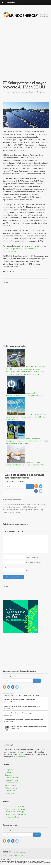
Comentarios (29, 695)
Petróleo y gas (10, 793)
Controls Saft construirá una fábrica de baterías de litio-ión (29, 726)
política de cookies (40, 864)
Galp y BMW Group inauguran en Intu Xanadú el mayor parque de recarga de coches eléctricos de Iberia (27, 440)
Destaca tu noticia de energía (15, 806)
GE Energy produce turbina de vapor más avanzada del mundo (23, 719)
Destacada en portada (13, 500)
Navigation (11, 2)
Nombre (32, 557)
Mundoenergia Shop (12, 817)
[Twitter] (41, 486)
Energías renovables (12, 777)
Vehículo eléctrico (11, 783)
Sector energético (11, 788)
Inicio (4, 855)
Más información (20, 757)
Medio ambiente (10, 785)
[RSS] (36, 486)
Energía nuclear (10, 790)
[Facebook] (36, 491)
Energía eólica (9, 772)
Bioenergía (8, 775)
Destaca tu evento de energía (15, 809)
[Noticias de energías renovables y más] (25, 16)
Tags (37, 695)
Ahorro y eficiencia (11, 780)
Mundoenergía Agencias (13, 92)
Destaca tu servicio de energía (15, 814)
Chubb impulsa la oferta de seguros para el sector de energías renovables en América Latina (26, 416)
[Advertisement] (25, 46)
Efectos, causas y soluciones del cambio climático (19, 699)
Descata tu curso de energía (14, 812)
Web (27, 570)
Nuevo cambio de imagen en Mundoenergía (18, 713)
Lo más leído (8, 695)
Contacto (10, 855)
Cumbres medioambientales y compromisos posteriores (22, 706)
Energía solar (41, 92)
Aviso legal (19, 855)
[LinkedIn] (41, 491)
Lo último (18, 695)
